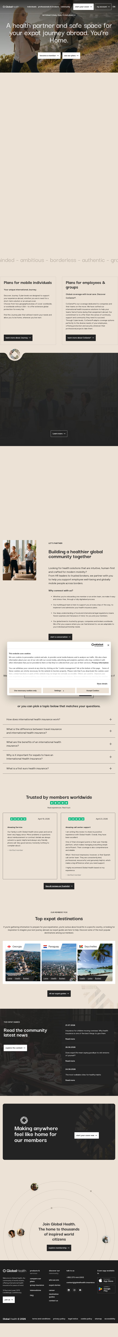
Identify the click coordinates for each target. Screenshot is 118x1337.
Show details (102, 684)
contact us (53, 1301)
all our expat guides (57, 994)
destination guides (54, 1295)
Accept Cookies (92, 691)
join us (7, 1300)
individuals (31, 7)
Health (17, 978)
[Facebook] (80, 1290)
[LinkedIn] (68, 1290)
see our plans (70, 56)
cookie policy (86, 1319)
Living (9, 978)
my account (102, 7)
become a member (48, 56)
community (65, 7)
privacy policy (59, 1319)
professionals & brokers (48, 7)
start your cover (82, 7)
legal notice (73, 1319)
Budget (26, 978)
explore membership (58, 1248)
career (52, 1290)
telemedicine (35, 1290)
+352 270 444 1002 (75, 1277)
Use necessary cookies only (25, 691)
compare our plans (35, 1280)
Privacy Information (100, 663)
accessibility (110, 1319)
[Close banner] (108, 645)
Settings (57, 691)
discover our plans (24, 151)
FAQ (32, 1295)
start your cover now (85, 1135)
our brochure (47, 151)
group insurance (37, 1285)
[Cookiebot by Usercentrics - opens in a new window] (93, 645)
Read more (70, 1039)
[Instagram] (74, 1290)
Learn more (58, 434)
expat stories (54, 1285)
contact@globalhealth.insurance (80, 1283)
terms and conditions (41, 1319)
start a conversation (59, 637)
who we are (54, 1280)
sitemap (98, 1319)
